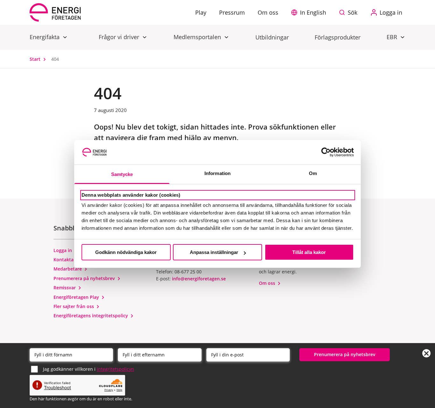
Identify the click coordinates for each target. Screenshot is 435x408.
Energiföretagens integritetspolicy (91, 316)
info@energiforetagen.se (199, 279)
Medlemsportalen (198, 37)
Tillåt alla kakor (309, 252)
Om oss (267, 283)
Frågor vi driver (120, 37)
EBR (393, 37)
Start (36, 59)
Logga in (63, 250)
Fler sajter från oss (74, 306)
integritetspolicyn (115, 369)
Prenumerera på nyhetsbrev (84, 278)
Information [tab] (217, 173)
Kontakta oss (68, 260)
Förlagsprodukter (337, 37)
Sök (352, 12)
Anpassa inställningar (214, 252)
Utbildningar (272, 37)
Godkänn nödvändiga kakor (126, 252)
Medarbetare (68, 269)
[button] (310, 12)
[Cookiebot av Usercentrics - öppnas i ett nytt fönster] (326, 152)
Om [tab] (313, 173)
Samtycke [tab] (122, 174)
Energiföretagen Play (76, 297)
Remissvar (65, 288)
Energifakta (45, 37)
